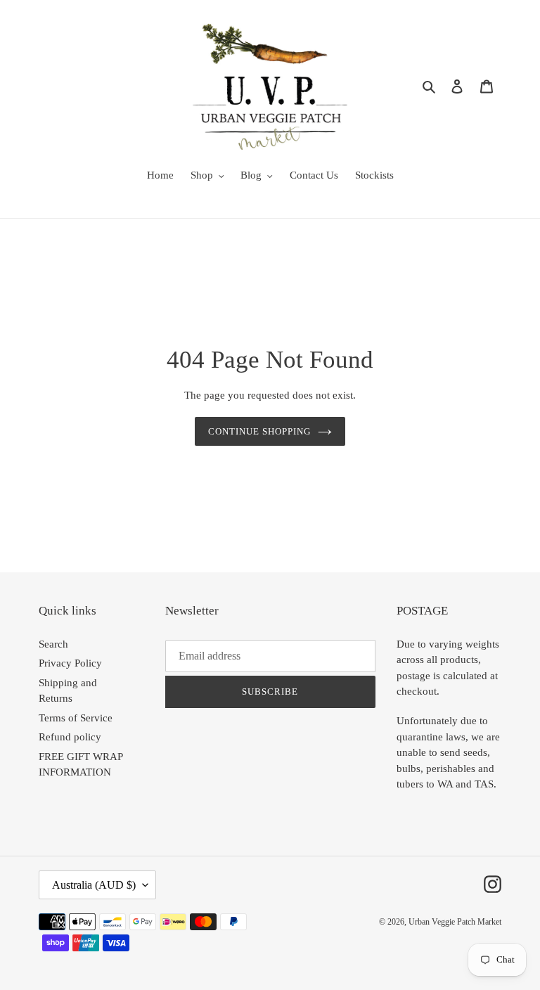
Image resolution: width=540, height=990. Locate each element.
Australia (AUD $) (94, 885)
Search (53, 644)
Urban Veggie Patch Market (455, 922)
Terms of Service (75, 718)
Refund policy (70, 736)
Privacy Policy (70, 663)
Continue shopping (259, 431)
